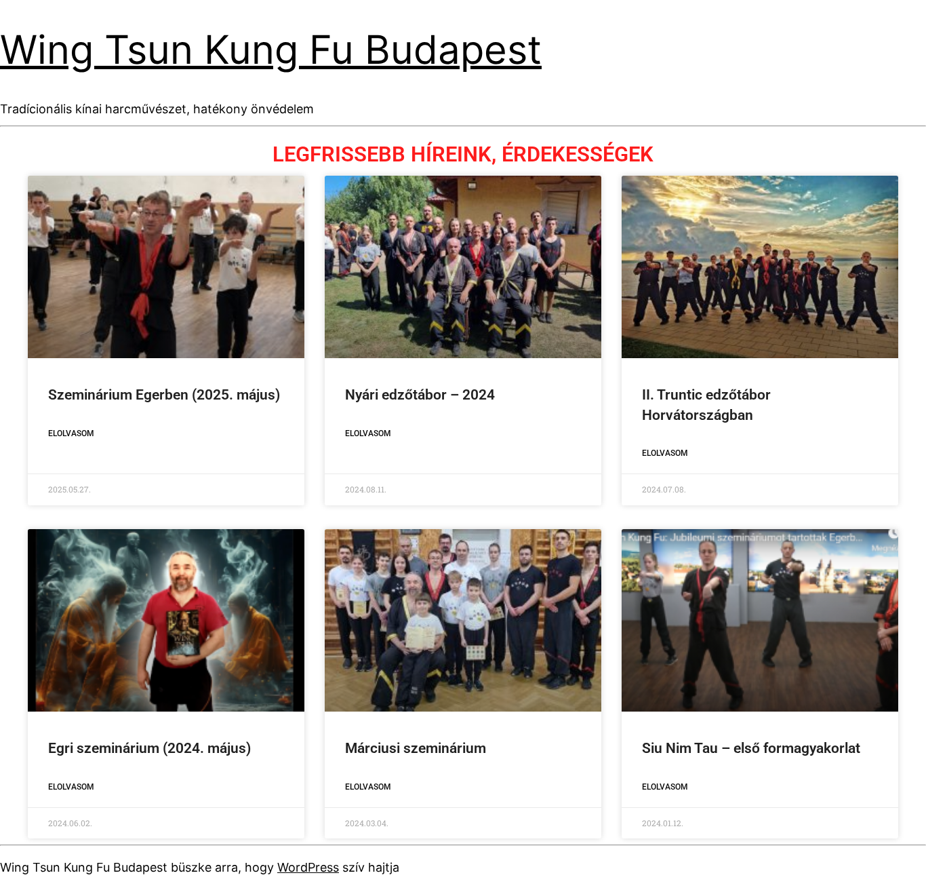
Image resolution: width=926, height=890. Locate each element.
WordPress (308, 867)
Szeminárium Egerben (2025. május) (164, 395)
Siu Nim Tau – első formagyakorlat (751, 748)
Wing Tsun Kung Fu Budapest (271, 49)
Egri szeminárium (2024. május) (149, 748)
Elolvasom (71, 433)
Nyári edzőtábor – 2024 (420, 395)
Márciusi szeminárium (415, 748)
